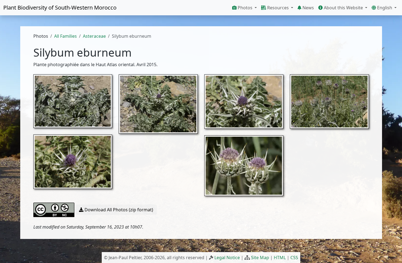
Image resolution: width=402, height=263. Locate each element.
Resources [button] (278, 8)
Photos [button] (245, 8)
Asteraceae (94, 36)
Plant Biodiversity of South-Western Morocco (59, 7)
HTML (280, 258)
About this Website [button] (343, 8)
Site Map (260, 258)
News (307, 8)
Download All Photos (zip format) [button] (118, 210)
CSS (294, 258)
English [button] (384, 8)
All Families (65, 36)
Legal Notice (227, 258)
